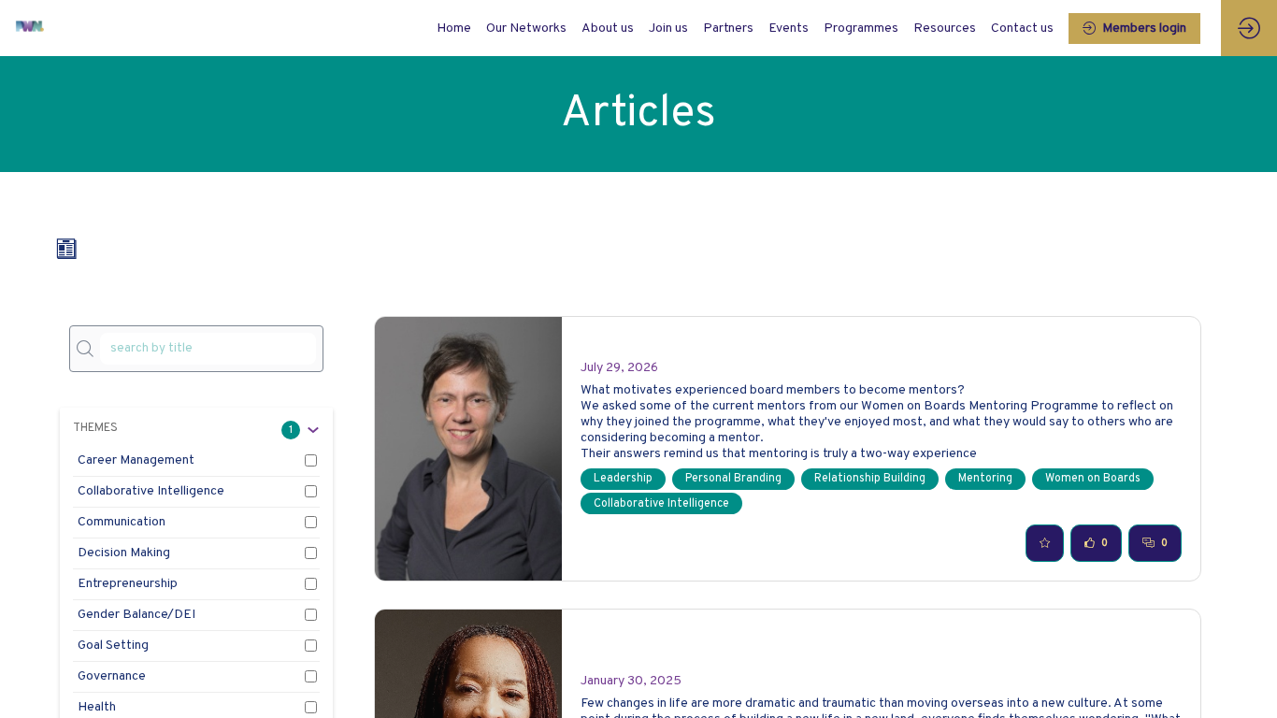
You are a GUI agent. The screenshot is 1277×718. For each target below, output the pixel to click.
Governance (112, 676)
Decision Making (124, 553)
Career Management (136, 460)
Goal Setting (113, 645)
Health (97, 707)
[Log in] (1249, 28)
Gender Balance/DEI (136, 615)
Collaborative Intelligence (151, 491)
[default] (454, 28)
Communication (121, 522)
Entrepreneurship (128, 584)
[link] (526, 28)
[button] (1134, 28)
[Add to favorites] (1045, 543)
